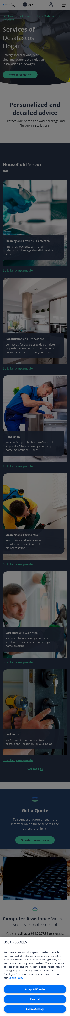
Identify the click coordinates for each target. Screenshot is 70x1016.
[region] (35, 976)
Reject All (35, 999)
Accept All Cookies (35, 989)
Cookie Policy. (16, 977)
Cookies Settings (35, 1009)
